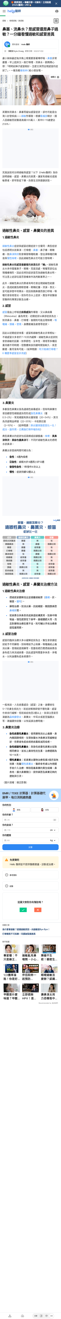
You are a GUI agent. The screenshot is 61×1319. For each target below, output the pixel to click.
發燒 (19, 324)
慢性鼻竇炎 (27, 763)
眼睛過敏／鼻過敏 (16, 21)
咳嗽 (47, 435)
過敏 (4, 21)
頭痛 (11, 324)
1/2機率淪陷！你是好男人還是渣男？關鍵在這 (11, 977)
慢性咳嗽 (12, 258)
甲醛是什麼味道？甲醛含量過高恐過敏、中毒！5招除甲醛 (12, 996)
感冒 (4, 312)
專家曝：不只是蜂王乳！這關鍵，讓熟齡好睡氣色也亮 (11, 957)
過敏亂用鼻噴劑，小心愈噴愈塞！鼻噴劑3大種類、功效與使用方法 (30, 957)
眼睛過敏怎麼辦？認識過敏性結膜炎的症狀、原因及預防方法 (48, 977)
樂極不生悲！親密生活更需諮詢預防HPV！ (48, 957)
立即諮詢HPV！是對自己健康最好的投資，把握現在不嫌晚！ (29, 996)
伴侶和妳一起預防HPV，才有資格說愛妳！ (29, 977)
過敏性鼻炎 (8, 245)
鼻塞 (49, 58)
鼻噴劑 (13, 610)
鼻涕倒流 (14, 254)
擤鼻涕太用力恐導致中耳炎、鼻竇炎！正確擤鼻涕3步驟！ (49, 996)
